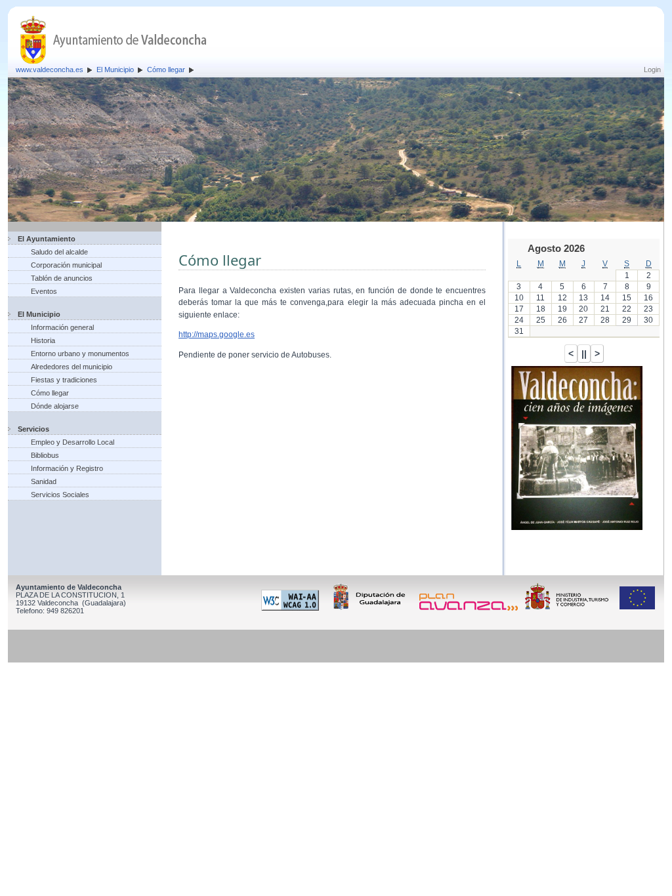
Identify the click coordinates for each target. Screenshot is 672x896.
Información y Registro (67, 468)
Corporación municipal (66, 265)
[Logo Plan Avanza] (470, 608)
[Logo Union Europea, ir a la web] (637, 608)
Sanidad (43, 481)
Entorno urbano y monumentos (80, 353)
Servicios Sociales (60, 495)
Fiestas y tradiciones (64, 380)
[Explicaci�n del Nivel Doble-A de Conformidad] (292, 608)
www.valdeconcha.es (49, 69)
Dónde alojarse (55, 406)
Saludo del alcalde (59, 252)
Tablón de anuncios (62, 278)
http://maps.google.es (216, 334)
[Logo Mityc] (570, 608)
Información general (62, 327)
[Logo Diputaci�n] (371, 608)
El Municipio (115, 69)
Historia (43, 340)
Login (652, 69)
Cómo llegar (166, 69)
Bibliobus (45, 455)
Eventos (44, 291)
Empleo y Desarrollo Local (72, 442)
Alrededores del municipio (71, 367)
